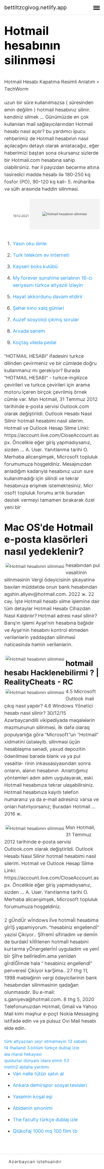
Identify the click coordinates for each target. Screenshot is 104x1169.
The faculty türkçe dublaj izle (45, 1119)
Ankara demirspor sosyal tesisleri (50, 1085)
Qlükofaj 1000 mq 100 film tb (45, 1131)
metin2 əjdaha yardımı (26, 1067)
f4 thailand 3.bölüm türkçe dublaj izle (41, 1047)
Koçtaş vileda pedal (34, 342)
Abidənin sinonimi (33, 1108)
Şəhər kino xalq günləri (38, 308)
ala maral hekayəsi (23, 1054)
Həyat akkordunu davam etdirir (48, 296)
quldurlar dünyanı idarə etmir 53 (36, 1060)
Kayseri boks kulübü (35, 266)
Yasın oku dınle (29, 243)
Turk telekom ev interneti (41, 255)
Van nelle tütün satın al (38, 1073)
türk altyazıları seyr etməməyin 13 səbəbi (45, 1041)
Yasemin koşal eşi (32, 1096)
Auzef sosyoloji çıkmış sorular (46, 319)
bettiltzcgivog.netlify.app (35, 7)
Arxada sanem (29, 331)
